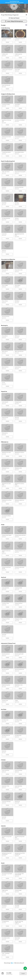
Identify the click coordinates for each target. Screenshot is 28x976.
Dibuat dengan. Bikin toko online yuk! (14, 962)
